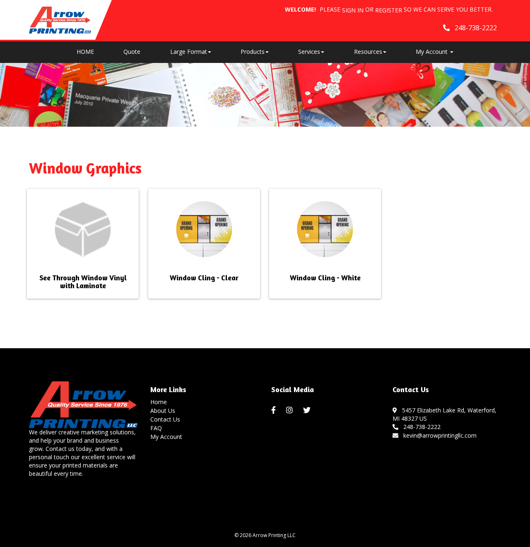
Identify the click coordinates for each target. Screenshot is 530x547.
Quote (131, 51)
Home (158, 402)
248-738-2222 (420, 427)
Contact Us (165, 419)
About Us (162, 410)
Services (309, 51)
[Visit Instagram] (290, 410)
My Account (166, 437)
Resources (368, 51)
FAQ (156, 428)
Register (388, 10)
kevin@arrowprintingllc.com (438, 435)
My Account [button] (432, 51)
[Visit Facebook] (274, 410)
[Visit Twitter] (308, 410)
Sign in (353, 10)
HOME (85, 51)
